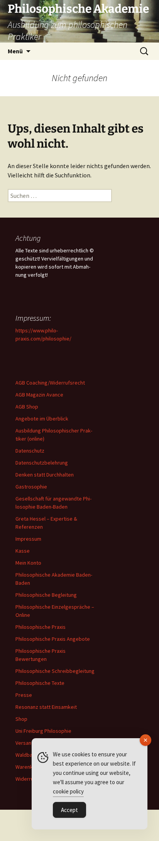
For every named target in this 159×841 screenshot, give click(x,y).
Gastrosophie (31, 486)
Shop (21, 718)
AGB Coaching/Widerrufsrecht (50, 382)
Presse (23, 694)
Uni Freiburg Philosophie (43, 730)
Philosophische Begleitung (46, 594)
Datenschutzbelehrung (41, 462)
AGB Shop (26, 406)
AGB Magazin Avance (39, 394)
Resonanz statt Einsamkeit (46, 706)
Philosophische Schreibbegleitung (55, 670)
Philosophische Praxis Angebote (52, 638)
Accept (69, 810)
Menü (15, 51)
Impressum (28, 538)
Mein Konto (28, 562)
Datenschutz (29, 450)
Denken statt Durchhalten (44, 474)
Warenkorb (28, 766)
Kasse (22, 550)
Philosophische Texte (39, 682)
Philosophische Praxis (40, 626)
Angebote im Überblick (41, 418)
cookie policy (68, 791)
